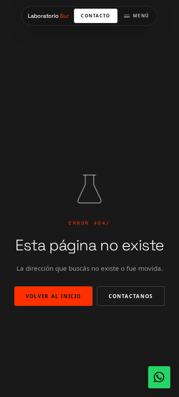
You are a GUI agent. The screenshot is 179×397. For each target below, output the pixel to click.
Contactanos (131, 296)
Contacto (95, 16)
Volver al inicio (53, 296)
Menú (141, 16)
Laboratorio (48, 16)
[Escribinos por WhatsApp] (159, 377)
